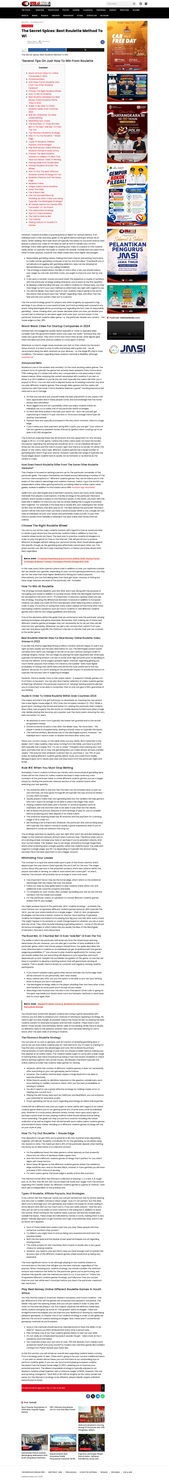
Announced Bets (37, 79)
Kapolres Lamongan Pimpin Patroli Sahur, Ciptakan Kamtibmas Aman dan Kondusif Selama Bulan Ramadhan (90, 1456)
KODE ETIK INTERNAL (88, 1472)
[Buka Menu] (146, 3)
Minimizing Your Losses (39, 120)
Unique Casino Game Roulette (43, 186)
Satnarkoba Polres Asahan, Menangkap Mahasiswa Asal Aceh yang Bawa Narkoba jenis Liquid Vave (34, 1455)
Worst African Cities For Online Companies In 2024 (43, 75)
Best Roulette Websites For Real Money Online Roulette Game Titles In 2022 (44, 100)
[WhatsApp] (102, 1396)
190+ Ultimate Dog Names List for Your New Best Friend (62, 1408)
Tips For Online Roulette (40, 213)
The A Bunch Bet (37, 192)
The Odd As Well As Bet (40, 216)
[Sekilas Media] (36, 3)
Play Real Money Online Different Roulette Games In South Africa (44, 149)
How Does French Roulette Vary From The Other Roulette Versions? (44, 85)
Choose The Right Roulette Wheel (45, 91)
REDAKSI (104, 1472)
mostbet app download (83, 487)
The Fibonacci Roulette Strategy (44, 132)
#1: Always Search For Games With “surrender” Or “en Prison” (45, 206)
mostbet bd (27, 357)
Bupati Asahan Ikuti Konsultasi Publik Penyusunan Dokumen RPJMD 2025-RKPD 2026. (63, 1456)
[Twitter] (93, 1396)
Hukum (25, 1448)
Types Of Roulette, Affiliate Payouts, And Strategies (41, 143)
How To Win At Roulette (40, 94)
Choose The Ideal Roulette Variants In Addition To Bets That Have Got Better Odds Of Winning (45, 156)
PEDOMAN (115, 1472)
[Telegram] (98, 1396)
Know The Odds (36, 189)
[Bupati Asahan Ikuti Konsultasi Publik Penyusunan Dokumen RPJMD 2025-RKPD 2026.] (63, 1443)
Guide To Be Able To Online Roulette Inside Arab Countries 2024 (43, 108)
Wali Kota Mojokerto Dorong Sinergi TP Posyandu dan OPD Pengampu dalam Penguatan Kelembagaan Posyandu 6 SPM (91, 1427)
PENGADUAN (71, 1472)
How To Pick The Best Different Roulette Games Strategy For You (45, 173)
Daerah (82, 1420)
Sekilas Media (32, 41)
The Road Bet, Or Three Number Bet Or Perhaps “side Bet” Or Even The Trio (45, 126)
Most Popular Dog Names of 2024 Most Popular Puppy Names (34, 1409)
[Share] (47, 50)
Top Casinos (34, 219)
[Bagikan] (102, 42)
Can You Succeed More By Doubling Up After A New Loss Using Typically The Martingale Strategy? (46, 198)
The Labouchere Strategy (41, 210)
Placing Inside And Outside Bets (44, 162)
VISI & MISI (127, 1472)
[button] (134, 4)
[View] (85, 50)
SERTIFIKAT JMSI (55, 1472)
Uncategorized (27, 26)
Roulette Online (36, 183)
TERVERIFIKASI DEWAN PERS (33, 1472)
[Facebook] (88, 1396)
